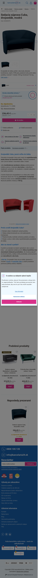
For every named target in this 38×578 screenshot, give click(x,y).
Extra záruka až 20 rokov (11, 136)
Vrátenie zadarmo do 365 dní (10, 488)
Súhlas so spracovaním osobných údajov (14, 524)
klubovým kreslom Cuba (22, 224)
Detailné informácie (19, 77)
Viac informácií (19, 291)
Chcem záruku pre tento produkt (12, 96)
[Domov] (2, 9)
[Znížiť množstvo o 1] (28, 115)
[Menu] (3, 2)
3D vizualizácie (6, 495)
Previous (1, 41)
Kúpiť (19, 440)
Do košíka (20, 120)
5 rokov (21, 307)
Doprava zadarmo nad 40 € (12, 142)
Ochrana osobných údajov (9, 522)
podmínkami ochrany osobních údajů (11, 469)
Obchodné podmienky (8, 519)
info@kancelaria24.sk (17, 454)
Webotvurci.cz (28, 575)
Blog (2, 517)
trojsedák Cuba (17, 261)
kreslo (9, 261)
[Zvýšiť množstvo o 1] (34, 115)
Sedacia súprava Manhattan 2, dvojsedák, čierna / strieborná (10, 371)
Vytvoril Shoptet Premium (15, 575)
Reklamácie (5, 514)
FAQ (2, 527)
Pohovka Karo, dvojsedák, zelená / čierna (28, 370)
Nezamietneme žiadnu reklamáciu (29, 136)
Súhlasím (19, 301)
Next (36, 41)
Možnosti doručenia (9, 108)
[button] (10, 381)
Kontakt (3, 512)
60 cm (21, 322)
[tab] (6, 148)
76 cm (21, 333)
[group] (10, 369)
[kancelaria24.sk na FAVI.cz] (4, 477)
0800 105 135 (13, 449)
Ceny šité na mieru (7, 503)
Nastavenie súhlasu (19, 296)
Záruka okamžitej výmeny (9, 500)
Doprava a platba (6, 485)
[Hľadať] (27, 3)
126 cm (21, 319)
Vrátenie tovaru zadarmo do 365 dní (30, 142)
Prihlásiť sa (30, 464)
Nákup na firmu (6, 498)
